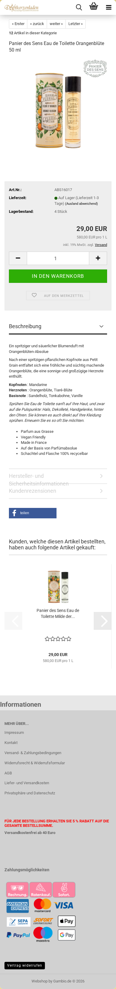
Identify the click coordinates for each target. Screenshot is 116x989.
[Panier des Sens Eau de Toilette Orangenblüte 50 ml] (58, 103)
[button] (18, 258)
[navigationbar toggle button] (108, 7)
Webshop (40, 981)
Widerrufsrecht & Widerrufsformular (34, 763)
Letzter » (75, 23)
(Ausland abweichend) (81, 204)
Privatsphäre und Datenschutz (29, 793)
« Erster (18, 23)
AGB (8, 773)
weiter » (56, 23)
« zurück (37, 23)
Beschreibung (25, 326)
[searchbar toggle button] (78, 7)
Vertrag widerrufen (24, 965)
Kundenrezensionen (32, 491)
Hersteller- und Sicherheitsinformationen (39, 478)
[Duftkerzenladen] (19, 7)
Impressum (14, 732)
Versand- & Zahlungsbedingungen (32, 753)
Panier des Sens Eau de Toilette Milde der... (58, 613)
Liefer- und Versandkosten (26, 783)
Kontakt (11, 742)
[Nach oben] (100, 980)
